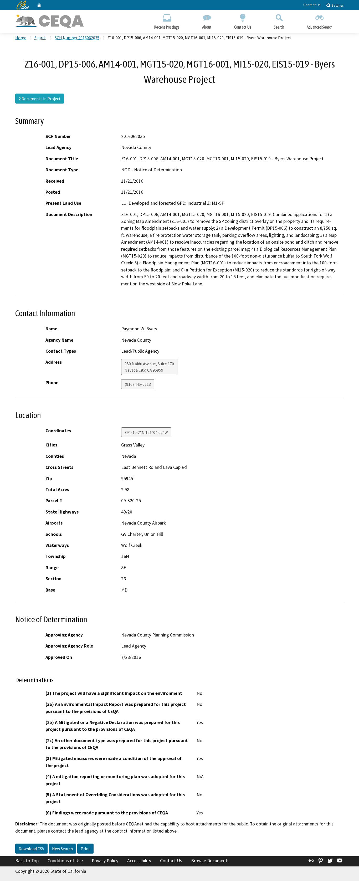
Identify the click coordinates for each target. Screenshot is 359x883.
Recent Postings (167, 27)
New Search (62, 848)
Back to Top (27, 861)
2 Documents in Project (40, 98)
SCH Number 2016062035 (77, 37)
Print (85, 848)
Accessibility (139, 861)
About (207, 27)
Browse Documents (210, 861)
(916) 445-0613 (138, 384)
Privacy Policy (105, 861)
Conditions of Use (65, 861)
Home (20, 37)
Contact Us (312, 4)
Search (279, 27)
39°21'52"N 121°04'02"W (146, 432)
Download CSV (31, 848)
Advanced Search (319, 27)
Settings (337, 5)
